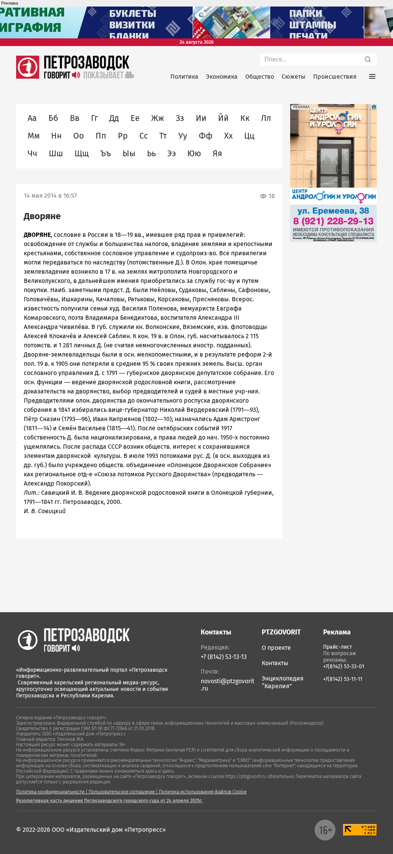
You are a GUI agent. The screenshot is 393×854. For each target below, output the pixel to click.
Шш (56, 154)
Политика (184, 76)
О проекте (276, 647)
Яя (217, 154)
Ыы (128, 154)
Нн (56, 136)
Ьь (151, 154)
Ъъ (105, 154)
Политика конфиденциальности (50, 792)
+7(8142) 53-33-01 (343, 666)
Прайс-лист (337, 647)
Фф (206, 136)
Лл (266, 118)
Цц (249, 136)
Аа (32, 118)
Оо (78, 136)
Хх (228, 136)
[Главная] (27, 76)
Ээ (171, 154)
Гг (94, 118)
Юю (194, 154)
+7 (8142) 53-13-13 (224, 657)
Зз (180, 118)
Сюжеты (293, 76)
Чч (32, 154)
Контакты (275, 663)
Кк (244, 118)
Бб (53, 118)
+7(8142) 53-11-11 (342, 679)
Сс (143, 136)
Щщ (81, 154)
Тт (163, 136)
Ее (135, 118)
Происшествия (335, 76)
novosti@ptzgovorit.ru (227, 684)
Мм (34, 136)
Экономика (222, 76)
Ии (201, 118)
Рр (123, 136)
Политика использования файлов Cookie (202, 792)
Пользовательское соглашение (122, 792)
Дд (114, 118)
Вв (74, 118)
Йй (223, 118)
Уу (182, 136)
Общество (259, 76)
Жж (157, 118)
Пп (101, 136)
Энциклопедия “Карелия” (283, 682)
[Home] (73, 639)
